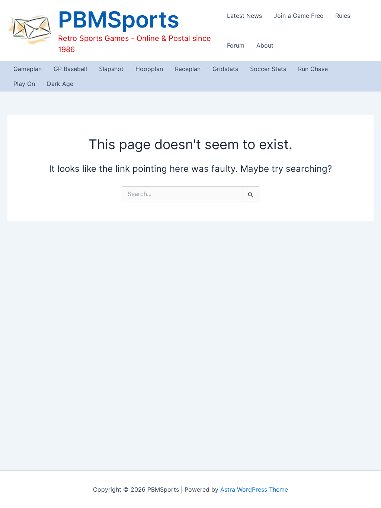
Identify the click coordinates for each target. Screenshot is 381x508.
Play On (24, 83)
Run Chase (313, 69)
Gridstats (225, 69)
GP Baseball (70, 69)
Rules (342, 15)
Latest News (244, 15)
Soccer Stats (268, 69)
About (264, 45)
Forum (235, 45)
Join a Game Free (298, 15)
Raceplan (188, 69)
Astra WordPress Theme (254, 489)
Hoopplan (149, 69)
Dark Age (60, 83)
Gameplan (27, 69)
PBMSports (118, 19)
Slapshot (111, 69)
